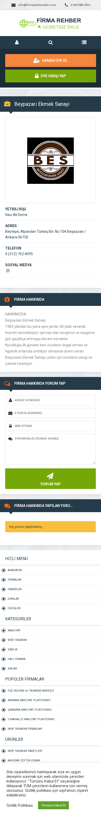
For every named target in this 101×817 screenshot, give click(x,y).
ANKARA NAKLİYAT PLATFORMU (29, 700)
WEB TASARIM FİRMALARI (25, 728)
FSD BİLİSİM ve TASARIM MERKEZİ (31, 690)
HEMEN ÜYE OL (54, 60)
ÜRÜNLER (14, 608)
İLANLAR (13, 598)
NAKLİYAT (14, 630)
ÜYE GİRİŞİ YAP (53, 76)
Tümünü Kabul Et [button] (53, 805)
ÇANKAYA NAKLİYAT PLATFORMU (30, 709)
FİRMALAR (14, 579)
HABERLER (15, 589)
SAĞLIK (13, 649)
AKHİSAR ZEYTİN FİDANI (24, 760)
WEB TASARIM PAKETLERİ (25, 751)
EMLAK (12, 668)
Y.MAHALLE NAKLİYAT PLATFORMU (31, 719)
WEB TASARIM (17, 640)
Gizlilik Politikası (19, 805)
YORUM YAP (50, 484)
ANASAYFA (15, 570)
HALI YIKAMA (16, 659)
